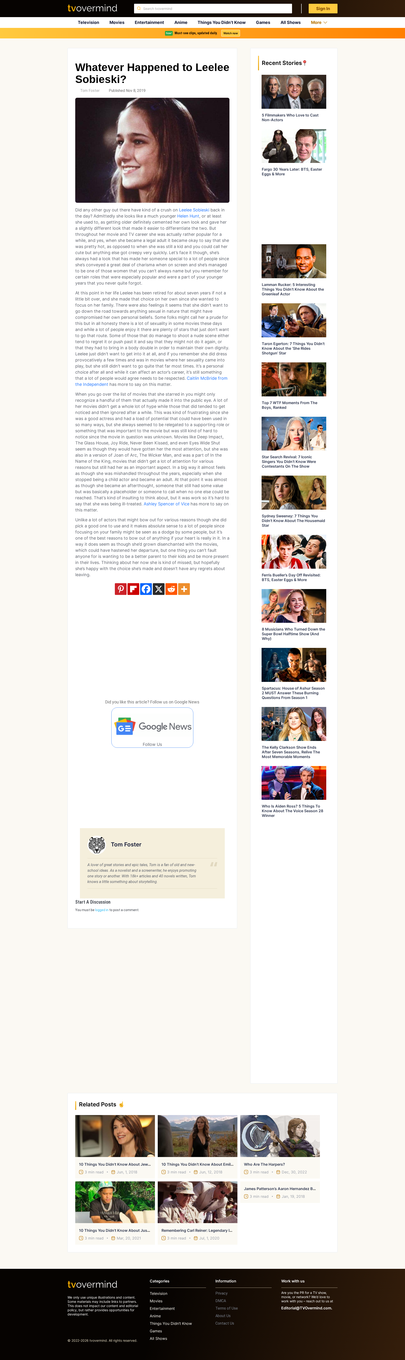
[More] (184, 589)
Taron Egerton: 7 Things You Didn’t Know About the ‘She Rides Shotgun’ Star (293, 348)
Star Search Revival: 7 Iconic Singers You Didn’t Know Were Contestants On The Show (289, 462)
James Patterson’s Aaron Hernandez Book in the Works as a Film (303, 1188)
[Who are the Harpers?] (280, 1136)
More (316, 22)
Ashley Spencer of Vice (166, 503)
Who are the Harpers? (264, 1164)
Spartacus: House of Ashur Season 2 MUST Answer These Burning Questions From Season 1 (293, 693)
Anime (181, 22)
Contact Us (224, 1323)
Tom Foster (90, 90)
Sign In (323, 8)
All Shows (291, 22)
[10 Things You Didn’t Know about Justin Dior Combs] (115, 1202)
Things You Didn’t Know (222, 22)
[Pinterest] (121, 589)
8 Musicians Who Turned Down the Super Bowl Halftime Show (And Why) (293, 634)
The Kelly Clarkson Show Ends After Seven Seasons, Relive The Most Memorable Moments (291, 752)
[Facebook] (146, 589)
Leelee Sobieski (194, 209)
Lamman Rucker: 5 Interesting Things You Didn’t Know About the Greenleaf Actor (293, 289)
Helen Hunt (188, 216)
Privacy (221, 1293)
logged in (102, 910)
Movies (116, 22)
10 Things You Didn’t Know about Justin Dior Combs (126, 1230)
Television (88, 22)
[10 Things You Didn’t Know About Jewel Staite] (115, 1136)
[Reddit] (171, 589)
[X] (159, 589)
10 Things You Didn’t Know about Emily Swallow (204, 1164)
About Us (223, 1316)
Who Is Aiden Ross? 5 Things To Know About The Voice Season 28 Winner (292, 811)
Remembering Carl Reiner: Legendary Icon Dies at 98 (208, 1230)
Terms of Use (226, 1308)
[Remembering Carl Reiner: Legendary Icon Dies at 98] (197, 1202)
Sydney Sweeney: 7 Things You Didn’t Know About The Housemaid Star (293, 521)
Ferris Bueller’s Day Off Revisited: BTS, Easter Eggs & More (291, 577)
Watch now (230, 33)
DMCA (220, 1301)
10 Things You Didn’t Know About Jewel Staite (120, 1164)
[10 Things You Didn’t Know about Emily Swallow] (197, 1136)
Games (263, 22)
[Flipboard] (133, 589)
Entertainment (149, 22)
